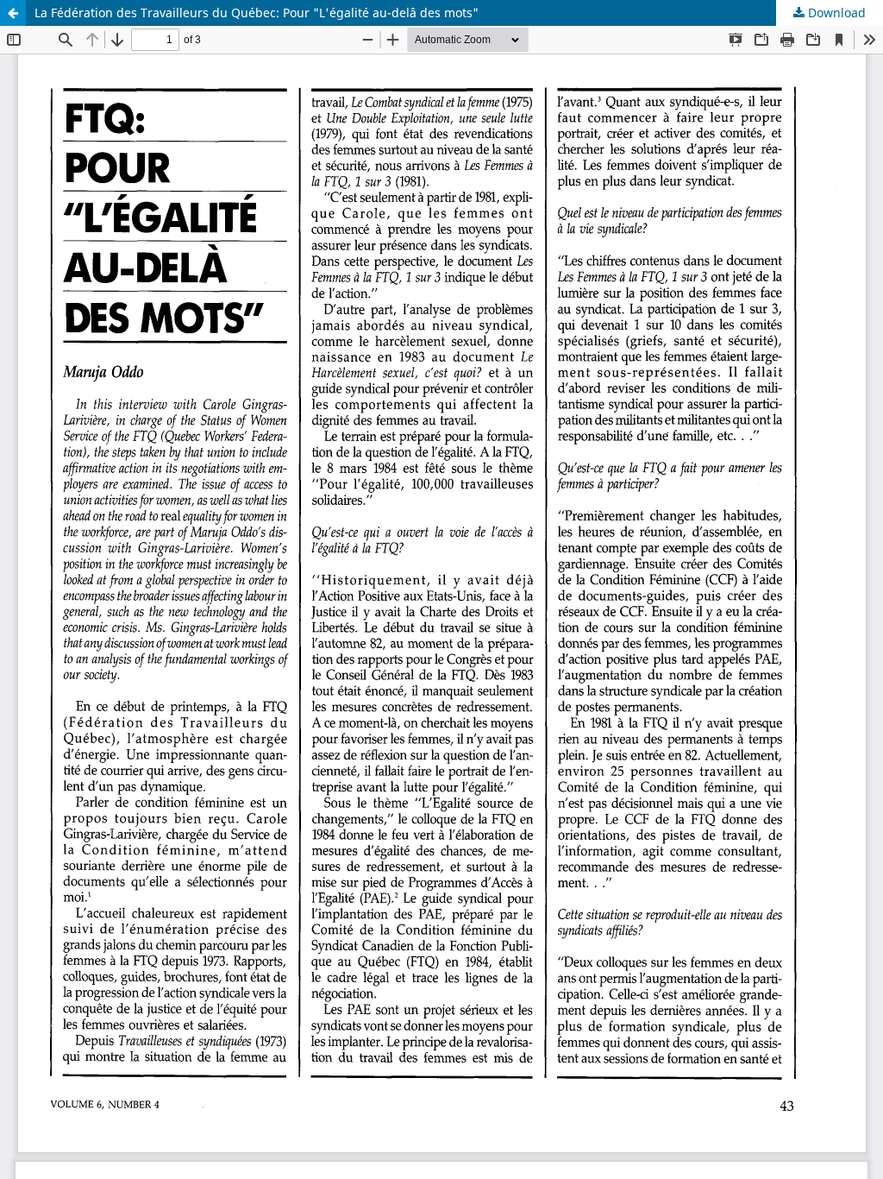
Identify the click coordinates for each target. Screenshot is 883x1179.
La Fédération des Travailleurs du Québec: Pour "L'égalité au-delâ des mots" (256, 12)
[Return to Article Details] (13, 13)
